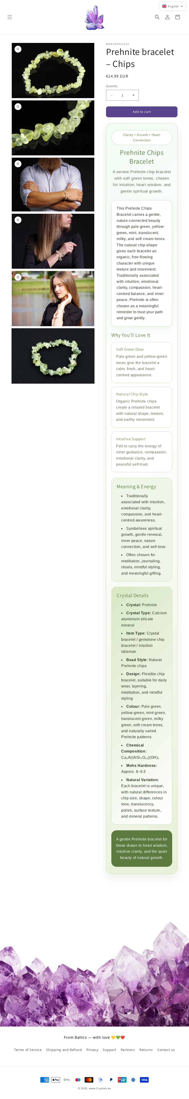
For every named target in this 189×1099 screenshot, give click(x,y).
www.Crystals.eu (100, 1088)
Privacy (92, 1050)
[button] (10, 17)
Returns (146, 1050)
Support (109, 1050)
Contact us (166, 1050)
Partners (128, 1050)
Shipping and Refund (64, 1050)
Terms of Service (28, 1050)
